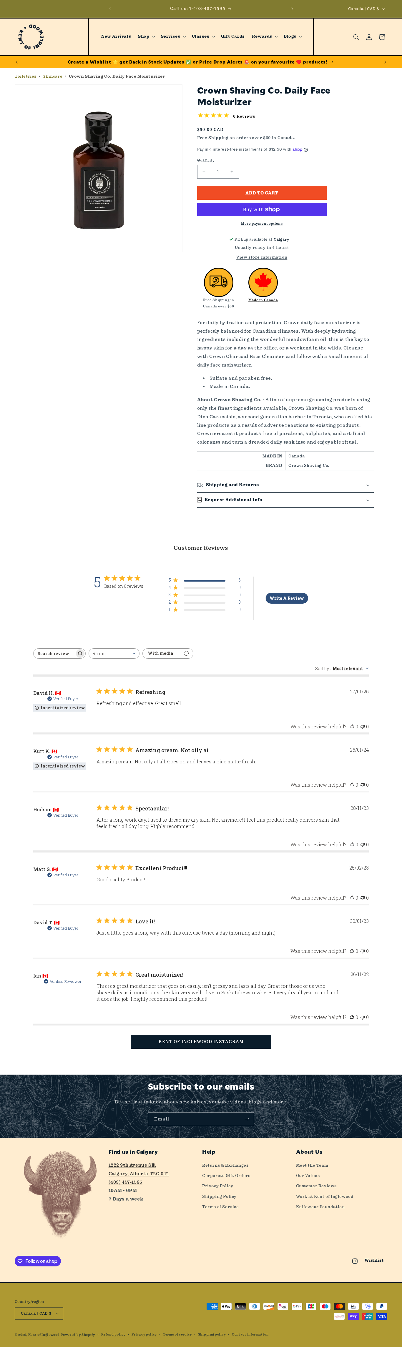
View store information (261, 257)
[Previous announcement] (110, 8)
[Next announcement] (292, 8)
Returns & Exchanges (225, 1165)
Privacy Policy (217, 1185)
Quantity (206, 160)
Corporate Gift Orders (226, 1175)
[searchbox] (54, 653)
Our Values (308, 1175)
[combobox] (114, 653)
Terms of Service (220, 1206)
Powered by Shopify (78, 1335)
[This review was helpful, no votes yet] (352, 726)
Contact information (250, 1334)
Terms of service (177, 1334)
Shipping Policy (219, 1196)
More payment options (262, 224)
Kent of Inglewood (44, 1335)
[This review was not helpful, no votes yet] (363, 726)
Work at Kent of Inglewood (325, 1196)
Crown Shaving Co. (308, 465)
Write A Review (287, 598)
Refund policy (113, 1334)
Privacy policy (144, 1334)
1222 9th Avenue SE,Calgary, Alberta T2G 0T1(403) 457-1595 (139, 1173)
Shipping (218, 137)
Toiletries (25, 76)
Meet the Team (312, 1165)
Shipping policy (212, 1334)
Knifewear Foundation (320, 1206)
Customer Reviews (316, 1185)
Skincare (52, 76)
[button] (145, 36)
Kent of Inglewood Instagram (201, 1041)
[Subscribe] (247, 1119)
